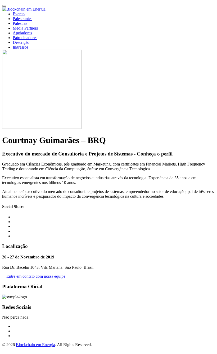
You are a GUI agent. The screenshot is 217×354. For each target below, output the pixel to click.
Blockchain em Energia (35, 344)
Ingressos (20, 47)
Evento (19, 14)
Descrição (21, 42)
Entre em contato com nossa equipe (35, 276)
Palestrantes (22, 18)
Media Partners (25, 28)
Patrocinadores (25, 37)
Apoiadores (22, 33)
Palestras (20, 23)
